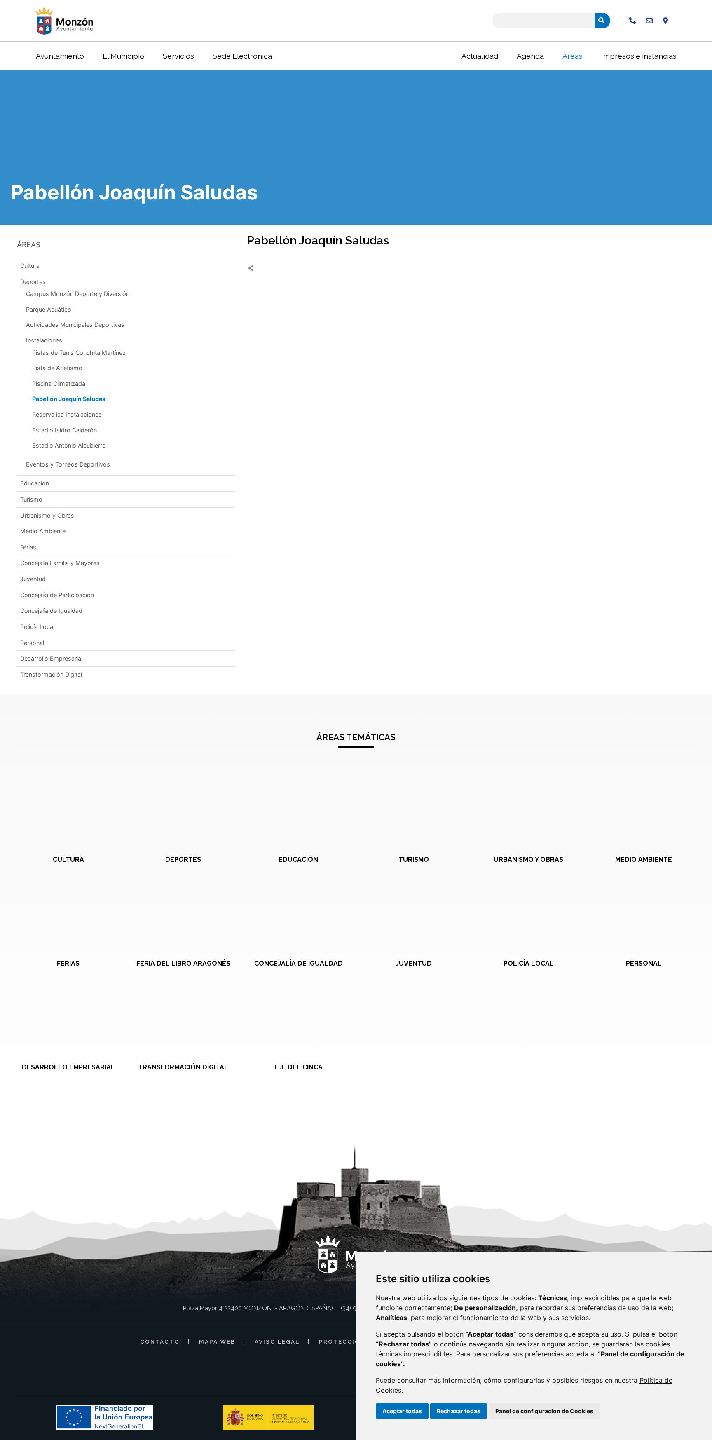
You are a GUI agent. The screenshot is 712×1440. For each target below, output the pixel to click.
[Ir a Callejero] (665, 20)
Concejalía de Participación (57, 594)
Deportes (33, 281)
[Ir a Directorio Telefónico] (632, 20)
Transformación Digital (51, 674)
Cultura (30, 265)
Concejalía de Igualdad (51, 610)
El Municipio (123, 56)
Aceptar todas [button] (402, 1410)
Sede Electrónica (242, 56)
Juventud (33, 578)
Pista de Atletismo (57, 367)
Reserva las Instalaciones (67, 414)
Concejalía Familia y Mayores (60, 562)
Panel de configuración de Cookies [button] (544, 1410)
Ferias (28, 547)
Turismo (31, 499)
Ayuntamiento (60, 56)
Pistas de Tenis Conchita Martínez (79, 352)
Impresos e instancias (639, 56)
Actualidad (479, 56)
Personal (32, 642)
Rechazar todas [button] (458, 1410)
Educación (34, 483)
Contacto (160, 1341)
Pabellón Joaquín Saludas (68, 398)
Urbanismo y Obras (47, 515)
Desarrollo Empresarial (51, 658)
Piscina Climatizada (58, 383)
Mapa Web (217, 1341)
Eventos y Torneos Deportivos (68, 464)
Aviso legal (277, 1341)
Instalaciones (44, 340)
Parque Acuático (48, 309)
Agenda (530, 56)
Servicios (178, 56)
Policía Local (37, 626)
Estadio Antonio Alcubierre (68, 445)
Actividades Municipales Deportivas (75, 324)
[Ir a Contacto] (649, 20)
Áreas (572, 56)
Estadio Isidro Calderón (64, 430)
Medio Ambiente (43, 531)
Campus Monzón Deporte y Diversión (77, 293)
